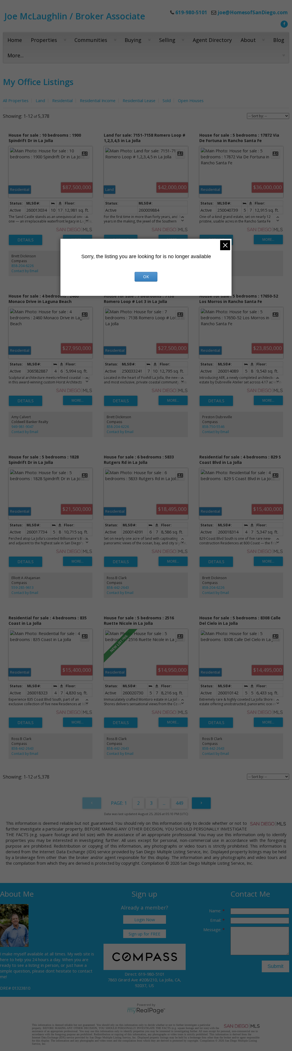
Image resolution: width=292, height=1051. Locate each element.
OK (146, 276)
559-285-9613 (22, 587)
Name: (215, 910)
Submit (275, 966)
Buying (133, 40)
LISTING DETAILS (25, 240)
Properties (44, 40)
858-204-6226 (22, 265)
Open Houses (191, 100)
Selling (167, 40)
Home (14, 40)
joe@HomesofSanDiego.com (253, 12)
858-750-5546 (213, 426)
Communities (90, 40)
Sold (167, 100)
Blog (278, 40)
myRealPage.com (146, 1011)
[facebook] (283, 23)
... (164, 803)
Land (40, 100)
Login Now (144, 919)
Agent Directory (212, 40)
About (248, 40)
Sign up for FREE (145, 934)
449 (179, 803)
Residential (62, 100)
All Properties (16, 100)
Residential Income (97, 100)
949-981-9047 (22, 426)
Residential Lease (139, 100)
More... (15, 55)
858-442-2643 (118, 587)
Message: (212, 929)
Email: (216, 920)
